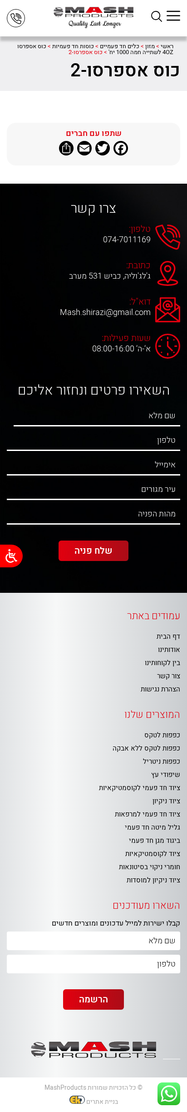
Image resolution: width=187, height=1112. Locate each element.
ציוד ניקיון (166, 801)
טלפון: (140, 229)
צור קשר (168, 676)
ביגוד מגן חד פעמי (154, 841)
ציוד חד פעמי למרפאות (147, 814)
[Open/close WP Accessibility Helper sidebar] (11, 556)
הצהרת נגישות (160, 689)
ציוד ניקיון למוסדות (153, 880)
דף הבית (168, 636)
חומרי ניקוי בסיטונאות (149, 867)
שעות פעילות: (126, 338)
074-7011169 (127, 240)
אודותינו (169, 650)
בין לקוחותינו (162, 663)
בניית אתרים (102, 1102)
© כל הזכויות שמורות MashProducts (93, 1087)
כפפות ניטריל (161, 761)
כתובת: (138, 265)
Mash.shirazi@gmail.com (105, 313)
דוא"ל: (140, 301)
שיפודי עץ (165, 775)
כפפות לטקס (162, 735)
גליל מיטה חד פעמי (152, 827)
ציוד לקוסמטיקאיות (152, 854)
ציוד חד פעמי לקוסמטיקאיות (139, 788)
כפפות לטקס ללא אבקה (146, 748)
